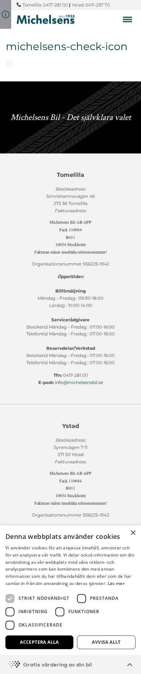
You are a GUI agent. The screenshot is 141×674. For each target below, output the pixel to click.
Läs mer (116, 583)
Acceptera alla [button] (39, 642)
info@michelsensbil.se (79, 382)
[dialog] (70, 599)
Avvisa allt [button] (106, 642)
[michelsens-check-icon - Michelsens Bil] (45, 19)
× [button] (133, 533)
